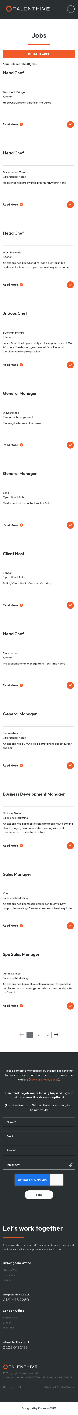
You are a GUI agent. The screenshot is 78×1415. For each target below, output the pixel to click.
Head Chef (13, 72)
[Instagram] (19, 1387)
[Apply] (70, 124)
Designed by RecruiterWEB (39, 1408)
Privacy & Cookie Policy (59, 1387)
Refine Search (39, 54)
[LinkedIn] (12, 1387)
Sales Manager (17, 874)
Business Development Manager (34, 794)
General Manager (20, 393)
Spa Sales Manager (21, 954)
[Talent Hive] (27, 9)
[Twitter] (4, 1387)
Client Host (13, 553)
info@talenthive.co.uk (16, 1294)
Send (39, 1194)
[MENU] (70, 9)
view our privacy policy (44, 1079)
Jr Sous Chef (15, 313)
